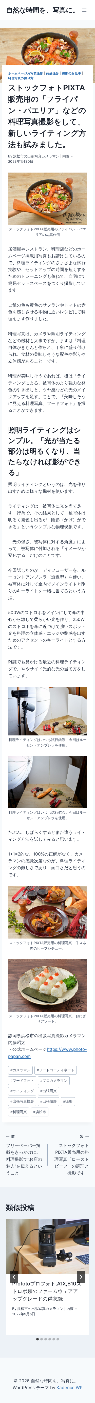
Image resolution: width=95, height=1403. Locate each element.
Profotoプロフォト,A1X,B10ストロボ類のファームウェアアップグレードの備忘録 (46, 1291)
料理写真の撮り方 (21, 78)
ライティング (22, 1091)
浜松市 (39, 1112)
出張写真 (48, 1091)
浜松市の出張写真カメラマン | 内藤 (41, 156)
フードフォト (22, 1081)
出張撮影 (48, 1101)
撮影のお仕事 (71, 73)
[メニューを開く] (84, 10)
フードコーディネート (55, 1070)
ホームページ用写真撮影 (25, 73)
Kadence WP (69, 1387)
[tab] (37, 1339)
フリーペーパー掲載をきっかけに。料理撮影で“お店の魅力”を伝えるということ (24, 1155)
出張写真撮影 (22, 1101)
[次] (81, 1277)
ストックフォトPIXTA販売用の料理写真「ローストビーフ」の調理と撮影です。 (71, 1155)
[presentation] (47, 1246)
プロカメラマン (53, 1081)
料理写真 (18, 1112)
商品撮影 (52, 73)
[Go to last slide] (14, 1277)
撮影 (67, 1101)
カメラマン (20, 1070)
